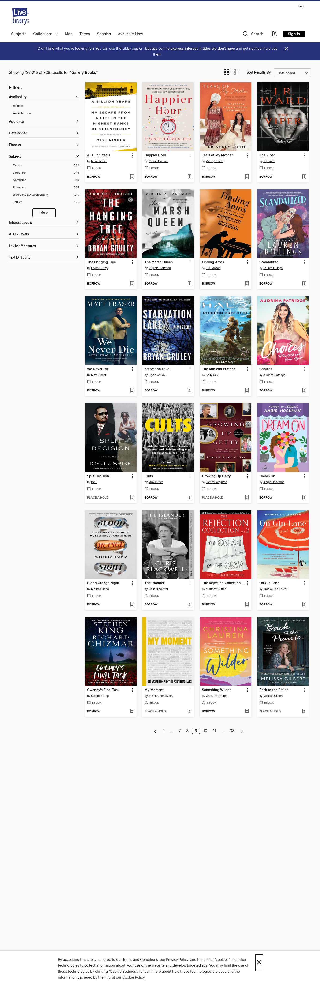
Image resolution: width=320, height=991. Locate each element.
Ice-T (94, 482)
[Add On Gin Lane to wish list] (304, 605)
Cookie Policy (133, 977)
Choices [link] (265, 369)
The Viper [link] (267, 155)
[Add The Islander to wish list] (189, 605)
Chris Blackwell (159, 589)
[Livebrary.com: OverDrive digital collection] (20, 16)
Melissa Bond (100, 589)
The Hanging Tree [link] (101, 262)
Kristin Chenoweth (161, 696)
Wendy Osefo (214, 161)
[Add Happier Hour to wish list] (189, 177)
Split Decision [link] (98, 476)
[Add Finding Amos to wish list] (247, 284)
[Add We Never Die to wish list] (132, 391)
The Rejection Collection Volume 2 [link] (223, 583)
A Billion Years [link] (98, 155)
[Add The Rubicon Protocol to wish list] (247, 391)
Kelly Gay (212, 375)
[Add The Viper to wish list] (304, 177)
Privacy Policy (177, 959)
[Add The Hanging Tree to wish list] (132, 284)
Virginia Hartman (160, 268)
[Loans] (274, 34)
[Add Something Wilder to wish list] (247, 712)
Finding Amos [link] (213, 262)
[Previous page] (155, 731)
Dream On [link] (267, 476)
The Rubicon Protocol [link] (219, 369)
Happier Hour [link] (155, 155)
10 (205, 730)
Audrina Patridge (274, 375)
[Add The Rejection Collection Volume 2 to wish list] (247, 605)
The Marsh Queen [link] (159, 262)
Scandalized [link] (269, 262)
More (44, 213)
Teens (84, 34)
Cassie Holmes (158, 161)
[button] (252, 34)
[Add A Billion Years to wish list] (132, 177)
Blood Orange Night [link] (103, 583)
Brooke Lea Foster (275, 589)
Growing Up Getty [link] (216, 476)
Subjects (18, 34)
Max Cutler (156, 482)
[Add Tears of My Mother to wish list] (247, 177)
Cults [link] (149, 476)
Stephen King (100, 696)
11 (214, 730)
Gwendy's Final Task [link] (103, 690)
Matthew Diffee (216, 589)
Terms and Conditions (140, 959)
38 (232, 730)
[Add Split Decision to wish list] (132, 498)
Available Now (130, 34)
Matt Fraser (98, 375)
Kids (68, 34)
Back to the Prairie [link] (273, 690)
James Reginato (216, 482)
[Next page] (242, 731)
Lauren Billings (273, 268)
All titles (18, 106)
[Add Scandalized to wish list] (304, 284)
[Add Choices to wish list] (304, 391)
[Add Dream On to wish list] (304, 498)
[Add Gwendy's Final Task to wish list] (132, 712)
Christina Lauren (216, 696)
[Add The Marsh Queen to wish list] (189, 284)
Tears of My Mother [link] (217, 155)
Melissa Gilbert (273, 696)
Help (301, 6)
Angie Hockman (273, 482)
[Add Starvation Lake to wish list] (189, 391)
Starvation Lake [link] (157, 369)
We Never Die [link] (98, 369)
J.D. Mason (213, 268)
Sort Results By (259, 72)
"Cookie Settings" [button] (123, 971)
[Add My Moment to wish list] (189, 712)
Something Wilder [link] (216, 690)
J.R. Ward (269, 161)
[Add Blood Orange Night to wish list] (132, 605)
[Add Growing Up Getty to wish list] (247, 498)
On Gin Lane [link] (269, 583)
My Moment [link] (154, 690)
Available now (22, 113)
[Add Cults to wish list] (189, 498)
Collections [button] (44, 34)
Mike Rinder (99, 161)
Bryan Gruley (99, 268)
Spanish (104, 34)
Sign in (294, 34)
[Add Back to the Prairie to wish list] (304, 712)
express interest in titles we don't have (203, 48)
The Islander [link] (154, 583)
